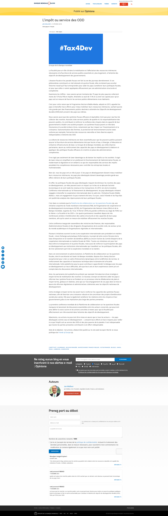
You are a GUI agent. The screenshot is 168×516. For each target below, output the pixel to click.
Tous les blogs (97, 3)
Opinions (89, 11)
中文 (79, 366)
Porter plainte (130, 508)
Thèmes (106, 3)
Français (52, 26)
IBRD (61, 513)
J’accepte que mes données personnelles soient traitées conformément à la (102, 371)
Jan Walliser (46, 24)
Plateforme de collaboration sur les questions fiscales (91, 203)
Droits (35, 508)
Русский (121, 364)
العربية (113, 364)
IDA (64, 513)
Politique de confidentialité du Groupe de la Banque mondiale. (98, 372)
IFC (68, 513)
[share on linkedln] (2, 258)
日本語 (86, 366)
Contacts (114, 3)
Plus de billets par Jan (72, 393)
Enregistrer (55, 451)
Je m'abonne (123, 359)
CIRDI (75, 513)
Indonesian (95, 366)
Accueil (88, 3)
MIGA (71, 513)
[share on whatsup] (2, 262)
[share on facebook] (2, 251)
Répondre (117, 464)
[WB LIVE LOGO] (124, 4)
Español (105, 364)
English (60, 31)
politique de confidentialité (86, 442)
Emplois (52, 508)
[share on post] (2, 255)
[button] (131, 4)
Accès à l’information (44, 508)
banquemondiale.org (126, 1)
